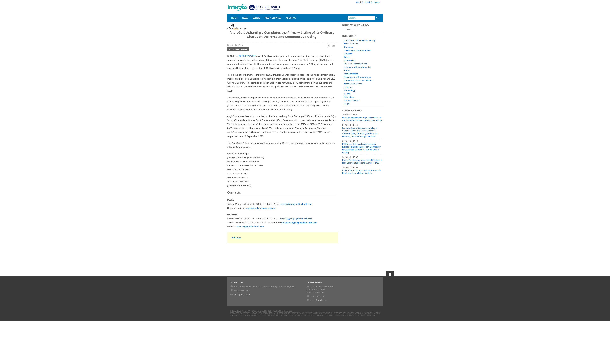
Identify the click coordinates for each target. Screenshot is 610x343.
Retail (347, 70)
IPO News (236, 237)
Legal (346, 103)
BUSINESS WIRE (247, 56)
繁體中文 (369, 2)
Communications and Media (358, 80)
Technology (349, 90)
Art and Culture (351, 100)
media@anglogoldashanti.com (260, 208)
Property (348, 53)
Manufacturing (351, 43)
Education (349, 97)
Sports (347, 93)
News (245, 17)
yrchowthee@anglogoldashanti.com (299, 222)
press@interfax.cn (242, 294)
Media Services (273, 17)
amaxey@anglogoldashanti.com (296, 204)
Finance (348, 87)
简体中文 (359, 2)
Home (234, 17)
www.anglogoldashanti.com (250, 226)
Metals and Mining (238, 49)
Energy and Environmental (357, 67)
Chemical (348, 47)
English (377, 2)
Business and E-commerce (357, 77)
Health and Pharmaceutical (357, 50)
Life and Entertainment (355, 63)
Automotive (349, 60)
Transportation (351, 73)
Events (256, 17)
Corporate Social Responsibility (359, 40)
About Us (291, 17)
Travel (347, 57)
